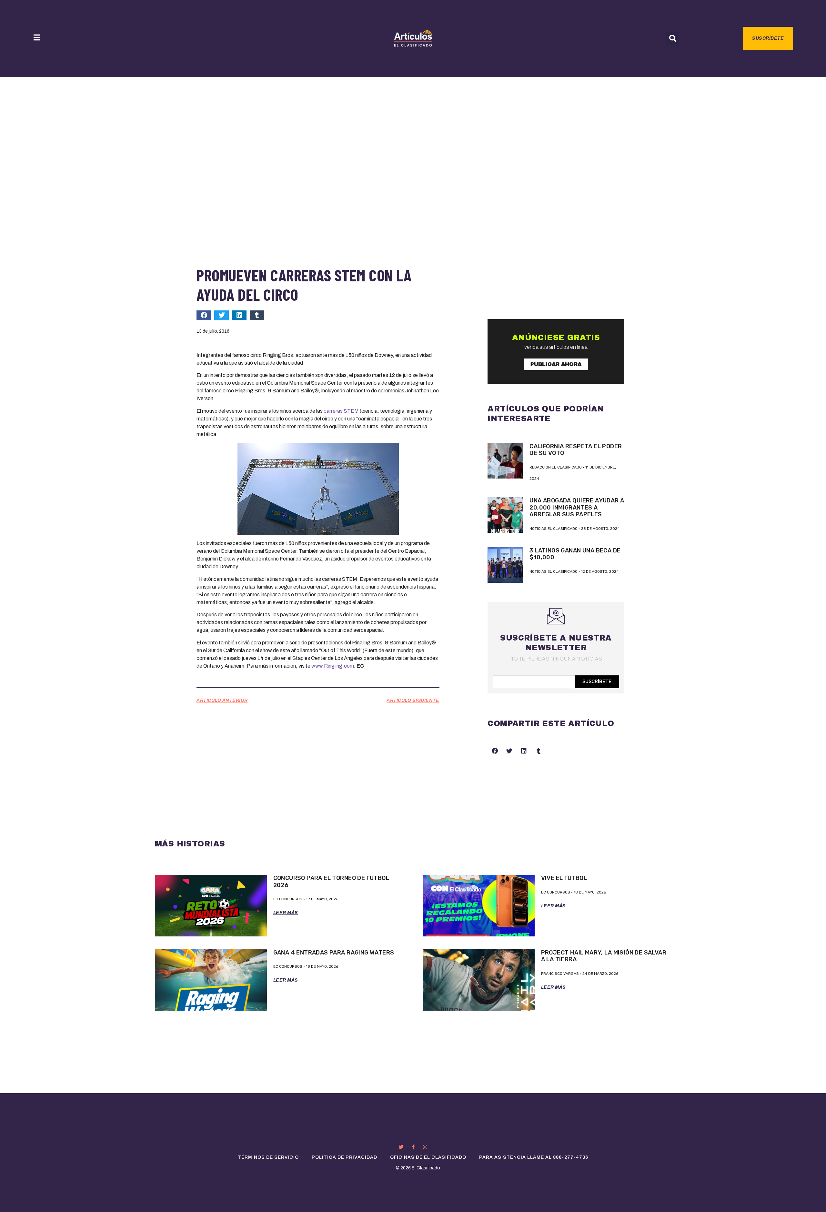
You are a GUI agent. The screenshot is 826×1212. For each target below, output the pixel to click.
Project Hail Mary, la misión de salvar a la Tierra (604, 956)
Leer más (285, 912)
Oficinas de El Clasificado (428, 1157)
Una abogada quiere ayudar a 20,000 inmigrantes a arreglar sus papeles (576, 507)
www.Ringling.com (332, 666)
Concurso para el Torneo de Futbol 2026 (331, 881)
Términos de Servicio (268, 1157)
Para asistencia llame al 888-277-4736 (533, 1157)
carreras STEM (341, 411)
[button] (672, 38)
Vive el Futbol (564, 878)
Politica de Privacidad (344, 1157)
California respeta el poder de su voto (575, 450)
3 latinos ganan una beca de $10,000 (574, 554)
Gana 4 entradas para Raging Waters (333, 952)
